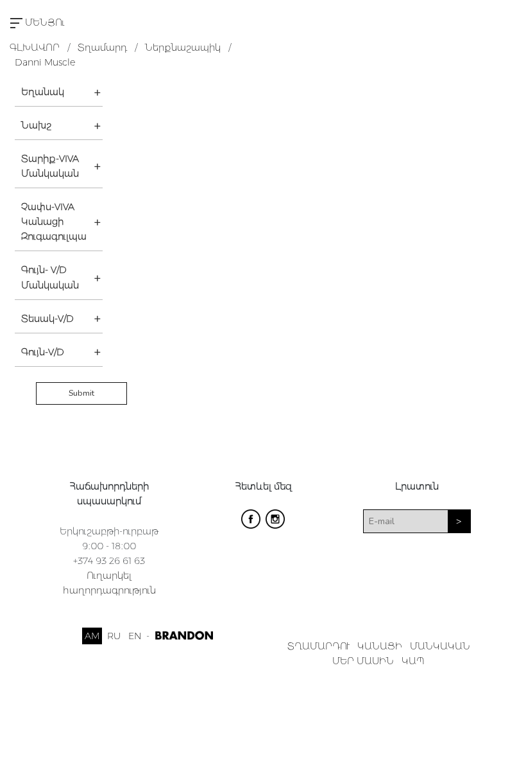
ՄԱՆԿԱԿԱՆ (440, 646)
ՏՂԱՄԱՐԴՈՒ (318, 646)
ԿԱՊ (413, 661)
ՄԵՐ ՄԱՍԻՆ (363, 661)
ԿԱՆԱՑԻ (379, 646)
